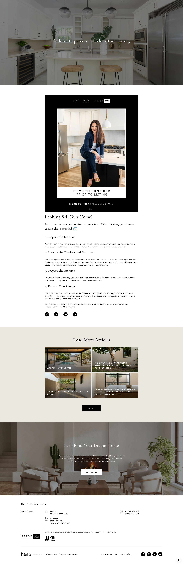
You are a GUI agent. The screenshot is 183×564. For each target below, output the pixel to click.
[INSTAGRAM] (149, 554)
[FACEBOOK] (143, 554)
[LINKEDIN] (154, 554)
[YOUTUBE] (160, 554)
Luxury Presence (70, 554)
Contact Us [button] (91, 472)
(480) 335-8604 (132, 514)
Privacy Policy (125, 554)
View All (91, 408)
